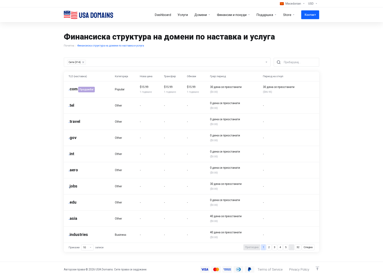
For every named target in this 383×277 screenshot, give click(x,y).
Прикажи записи (86, 247)
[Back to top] (317, 268)
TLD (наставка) (78, 76)
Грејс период (218, 76)
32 (298, 247)
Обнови (191, 76)
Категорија (121, 76)
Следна (308, 247)
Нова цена (146, 76)
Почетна (69, 45)
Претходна (252, 247)
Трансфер (170, 76)
